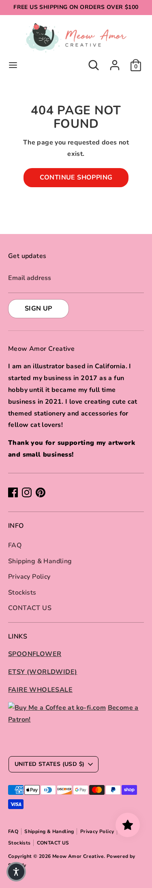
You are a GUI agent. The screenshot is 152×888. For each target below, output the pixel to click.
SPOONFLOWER (34, 654)
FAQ (14, 545)
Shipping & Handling (40, 561)
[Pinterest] (40, 492)
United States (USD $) (49, 764)
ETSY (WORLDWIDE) (42, 671)
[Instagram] (27, 492)
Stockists (22, 592)
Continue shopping (76, 177)
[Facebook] (13, 492)
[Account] (115, 62)
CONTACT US (29, 608)
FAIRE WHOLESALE (40, 689)
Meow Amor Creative (78, 856)
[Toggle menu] (13, 65)
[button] (16, 871)
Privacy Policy (29, 576)
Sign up (38, 308)
